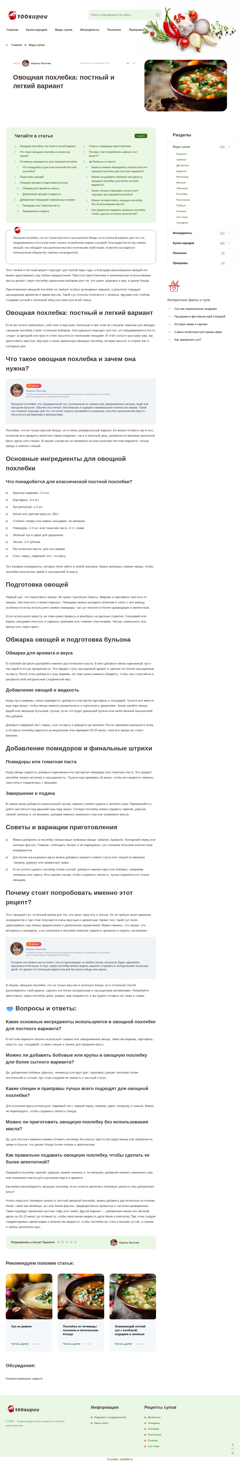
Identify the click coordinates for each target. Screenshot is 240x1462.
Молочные (182, 176)
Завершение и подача (35, 211)
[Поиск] (157, 15)
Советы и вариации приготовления (110, 146)
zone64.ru (126, 1459)
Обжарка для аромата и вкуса (40, 188)
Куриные (181, 171)
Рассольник (183, 199)
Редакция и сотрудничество (110, 1417)
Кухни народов (36, 29)
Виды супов (63, 29)
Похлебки (181, 194)
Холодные (182, 222)
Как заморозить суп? (187, 339)
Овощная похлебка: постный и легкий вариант (48, 146)
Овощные (182, 188)
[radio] (58, 1242)
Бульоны (181, 154)
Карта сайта (101, 1423)
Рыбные (181, 205)
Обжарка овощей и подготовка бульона (44, 182)
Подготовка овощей (32, 176)
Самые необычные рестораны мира (198, 331)
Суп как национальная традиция (195, 308)
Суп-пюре (182, 217)
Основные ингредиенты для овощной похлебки (48, 161)
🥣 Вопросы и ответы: (102, 161)
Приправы (136, 29)
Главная (12, 29)
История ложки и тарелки (190, 324)
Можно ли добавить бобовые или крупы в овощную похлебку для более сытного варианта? (117, 180)
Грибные (181, 159)
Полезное (114, 29)
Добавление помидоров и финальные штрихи (47, 199)
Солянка (181, 211)
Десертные (182, 165)
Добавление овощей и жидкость (41, 194)
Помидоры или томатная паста (41, 205)
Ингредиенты (89, 29)
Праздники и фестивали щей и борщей (199, 316)
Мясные (181, 182)
